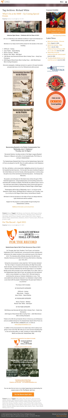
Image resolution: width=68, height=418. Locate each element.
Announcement (36, 398)
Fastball (25, 401)
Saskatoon (21, 218)
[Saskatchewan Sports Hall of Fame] (34, 2)
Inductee (15, 403)
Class (33, 214)
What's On (40, 218)
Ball (13, 400)
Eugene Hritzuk (19, 401)
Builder (21, 400)
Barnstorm (23, 214)
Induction (18, 216)
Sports (30, 406)
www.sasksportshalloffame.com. (23, 324)
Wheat (41, 406)
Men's (33, 403)
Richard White (6, 218)
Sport (35, 218)
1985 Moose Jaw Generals (23, 213)
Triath (37, 406)
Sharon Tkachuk (29, 218)
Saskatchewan (14, 218)
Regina (38, 216)
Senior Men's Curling (37, 404)
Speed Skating (20, 406)
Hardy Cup (5, 403)
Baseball (29, 214)
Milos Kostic (38, 403)
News (9, 213)
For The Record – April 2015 (14, 222)
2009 (20, 398)
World (4, 407)
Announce (28, 398)
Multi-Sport (12, 404)
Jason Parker (25, 216)
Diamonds (5, 401)
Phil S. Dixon (32, 216)
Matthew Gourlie (11, 19)
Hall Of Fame (12, 216)
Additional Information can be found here (23, 207)
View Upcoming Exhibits (59, 35)
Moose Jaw (5, 404)
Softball (14, 406)
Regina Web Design (61, 416)
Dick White (5, 216)
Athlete (4, 400)
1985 (17, 398)
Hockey (11, 403)
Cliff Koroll (38, 214)
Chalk (25, 400)
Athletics (9, 400)
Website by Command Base (59, 414)
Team (33, 406)
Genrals (30, 401)
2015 (18, 214)
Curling (39, 400)
